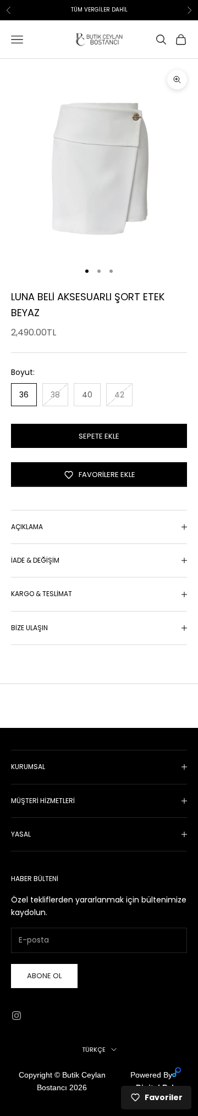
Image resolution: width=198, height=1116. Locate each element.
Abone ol (44, 976)
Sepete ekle (99, 436)
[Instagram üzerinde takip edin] (16, 1015)
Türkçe (94, 1049)
